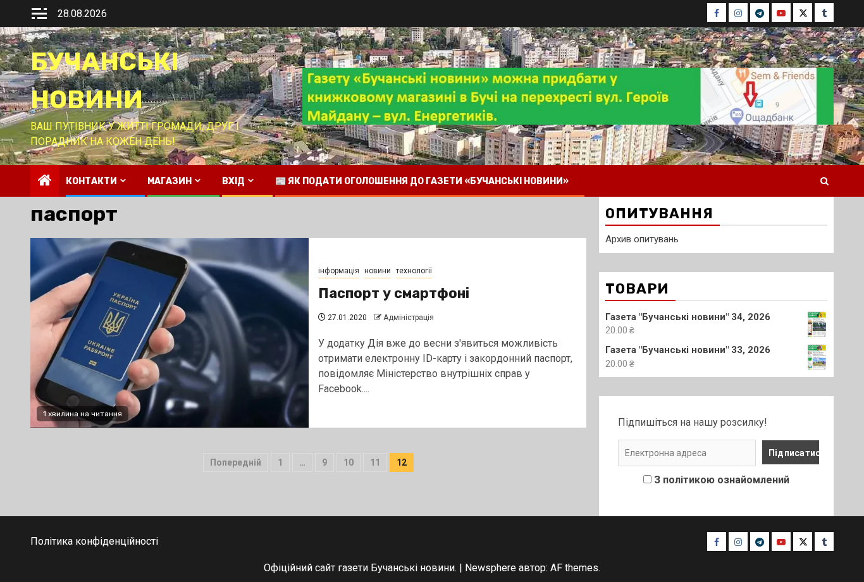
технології (414, 270)
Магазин (169, 181)
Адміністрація (408, 317)
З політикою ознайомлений (721, 480)
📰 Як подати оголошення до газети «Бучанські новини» (422, 181)
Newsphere (490, 568)
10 (348, 462)
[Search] (824, 181)
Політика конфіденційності (94, 541)
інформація (338, 270)
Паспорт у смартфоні (393, 293)
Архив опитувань (642, 239)
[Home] (45, 181)
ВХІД (233, 181)
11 (375, 462)
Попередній (235, 462)
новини (377, 270)
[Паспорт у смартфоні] (169, 333)
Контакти (91, 181)
